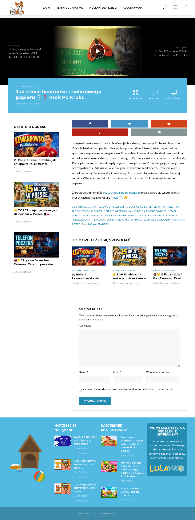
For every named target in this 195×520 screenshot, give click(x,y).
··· (150, 7)
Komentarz (86, 325)
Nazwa (83, 372)
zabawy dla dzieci (98, 224)
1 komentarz (127, 499)
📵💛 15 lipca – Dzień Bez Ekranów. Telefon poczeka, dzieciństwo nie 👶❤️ (34, 264)
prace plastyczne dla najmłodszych (127, 215)
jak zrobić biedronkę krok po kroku (151, 206)
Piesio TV (117, 197)
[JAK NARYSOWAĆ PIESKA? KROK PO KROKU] (62, 464)
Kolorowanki (133, 7)
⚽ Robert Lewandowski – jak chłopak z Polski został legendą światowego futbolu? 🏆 (36, 165)
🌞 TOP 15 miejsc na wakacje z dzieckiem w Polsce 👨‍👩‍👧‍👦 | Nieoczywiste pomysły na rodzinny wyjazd (36, 216)
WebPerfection (107, 513)
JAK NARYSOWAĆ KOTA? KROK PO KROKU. (85, 488)
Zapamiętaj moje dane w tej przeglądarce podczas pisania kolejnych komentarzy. (127, 389)
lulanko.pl (178, 445)
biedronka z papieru (84, 206)
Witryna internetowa (157, 372)
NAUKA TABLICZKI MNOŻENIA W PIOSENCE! (85, 440)
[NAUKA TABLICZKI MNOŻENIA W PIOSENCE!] (62, 441)
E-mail (117, 372)
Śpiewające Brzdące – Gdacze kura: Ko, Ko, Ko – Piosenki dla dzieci (132, 444)
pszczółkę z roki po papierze (122, 192)
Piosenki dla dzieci (103, 7)
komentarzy (127, 455)
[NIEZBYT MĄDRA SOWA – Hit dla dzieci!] (109, 492)
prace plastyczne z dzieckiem (152, 219)
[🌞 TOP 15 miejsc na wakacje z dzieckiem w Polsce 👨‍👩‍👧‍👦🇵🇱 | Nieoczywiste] (36, 195)
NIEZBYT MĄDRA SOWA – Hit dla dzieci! (131, 492)
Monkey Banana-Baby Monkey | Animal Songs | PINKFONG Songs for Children (132, 469)
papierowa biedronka (118, 211)
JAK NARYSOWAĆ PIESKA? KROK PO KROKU (85, 464)
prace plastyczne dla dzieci (150, 211)
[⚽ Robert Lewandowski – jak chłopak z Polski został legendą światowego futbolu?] (36, 144)
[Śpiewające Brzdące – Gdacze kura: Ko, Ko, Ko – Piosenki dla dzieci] (109, 441)
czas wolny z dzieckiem (112, 206)
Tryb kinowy (135, 98)
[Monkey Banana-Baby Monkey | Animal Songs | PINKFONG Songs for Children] (109, 466)
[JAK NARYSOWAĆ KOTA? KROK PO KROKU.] (62, 488)
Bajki (46, 7)
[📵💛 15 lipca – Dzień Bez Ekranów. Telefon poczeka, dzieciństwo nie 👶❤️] (36, 245)
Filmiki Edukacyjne (69, 7)
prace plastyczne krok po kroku (113, 219)
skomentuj (21, 103)
